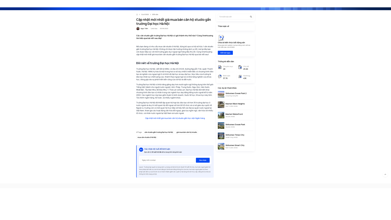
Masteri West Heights (235, 103)
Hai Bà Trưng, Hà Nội (232, 137)
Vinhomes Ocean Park (235, 124)
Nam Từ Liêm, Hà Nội (232, 106)
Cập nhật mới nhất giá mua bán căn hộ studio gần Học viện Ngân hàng (175, 118)
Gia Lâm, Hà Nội (230, 116)
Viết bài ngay (225, 53)
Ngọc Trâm (144, 28)
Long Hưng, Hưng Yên (232, 96)
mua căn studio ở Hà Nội (147, 137)
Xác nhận (202, 160)
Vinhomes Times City (235, 135)
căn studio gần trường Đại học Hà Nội (158, 132)
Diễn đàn (155, 14)
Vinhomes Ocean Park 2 (236, 93)
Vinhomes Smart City (235, 145)
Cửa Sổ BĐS (145, 14)
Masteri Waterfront (234, 114)
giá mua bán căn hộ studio (186, 132)
